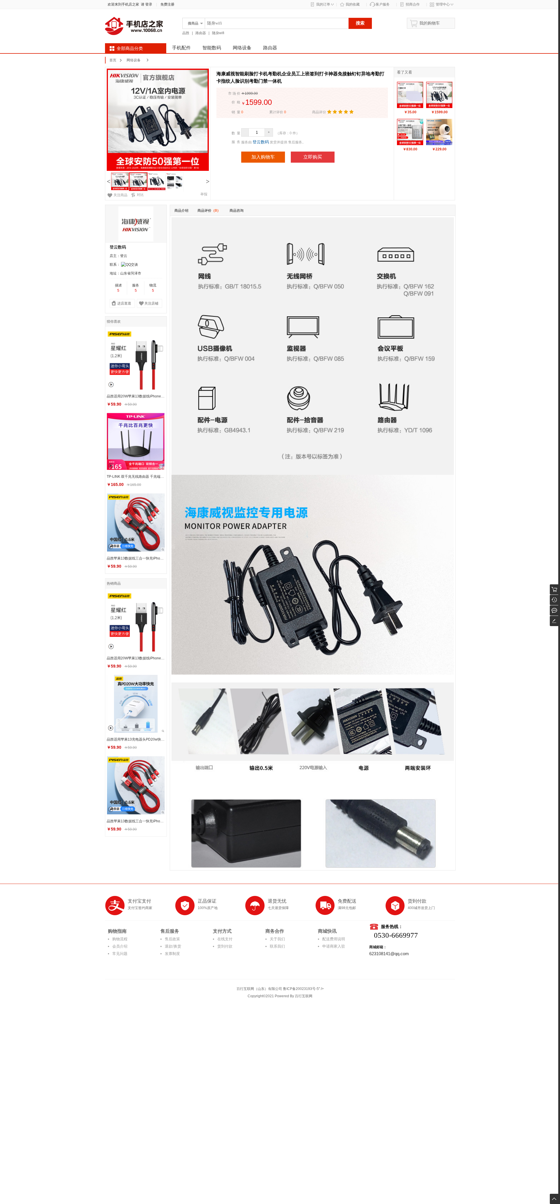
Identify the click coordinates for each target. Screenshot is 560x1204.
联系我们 (277, 946)
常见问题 (119, 953)
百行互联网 (303, 996)
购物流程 (119, 939)
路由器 (200, 33)
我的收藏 (353, 4)
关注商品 (120, 195)
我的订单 (323, 4)
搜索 (360, 22)
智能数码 (211, 47)
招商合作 (413, 4)
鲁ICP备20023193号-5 (301, 989)
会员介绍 (119, 946)
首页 (112, 60)
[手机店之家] (134, 39)
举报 (203, 194)
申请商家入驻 (333, 946)
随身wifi (218, 33)
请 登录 (145, 4)
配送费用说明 (333, 939)
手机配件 (181, 47)
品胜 (185, 33)
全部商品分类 (130, 48)
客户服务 (383, 4)
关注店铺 (151, 303)
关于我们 (277, 939)
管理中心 (443, 4)
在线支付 (224, 939)
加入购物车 (263, 156)
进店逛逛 (124, 303)
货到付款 (224, 946)
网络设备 (242, 47)
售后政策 (172, 939)
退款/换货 (173, 946)
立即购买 (312, 156)
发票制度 (172, 953)
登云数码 (261, 142)
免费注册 (167, 4)
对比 (140, 195)
